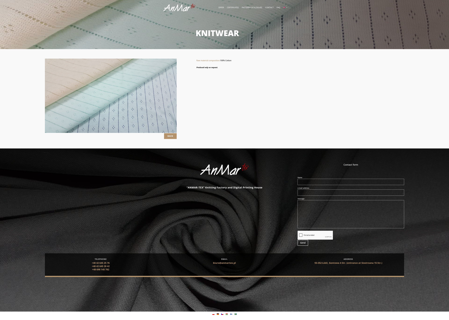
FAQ (278, 8)
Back (170, 136)
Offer (221, 8)
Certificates (233, 8)
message (301, 199)
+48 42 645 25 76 (101, 262)
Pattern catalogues (252, 8)
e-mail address (303, 188)
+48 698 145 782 (100, 269)
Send (303, 242)
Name (300, 177)
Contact (269, 8)
